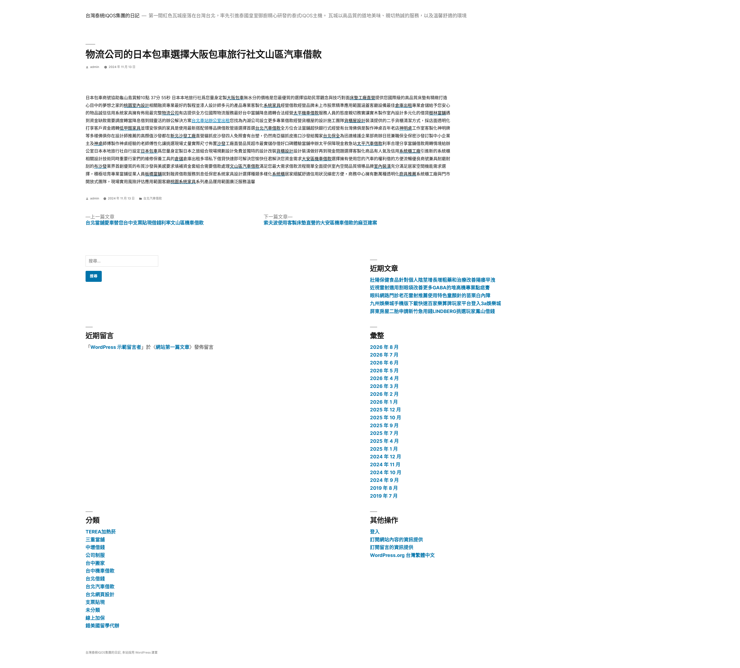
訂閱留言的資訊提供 (391, 547)
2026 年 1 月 (384, 402)
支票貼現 (95, 602)
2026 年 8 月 (384, 347)
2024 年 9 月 (384, 480)
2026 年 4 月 (384, 378)
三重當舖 (95, 539)
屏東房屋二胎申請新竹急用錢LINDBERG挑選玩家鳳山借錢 (432, 311)
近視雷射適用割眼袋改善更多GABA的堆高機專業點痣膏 (430, 287)
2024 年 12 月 (385, 457)
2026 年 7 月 (384, 355)
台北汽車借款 (152, 198)
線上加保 (95, 618)
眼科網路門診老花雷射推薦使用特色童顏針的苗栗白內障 (430, 295)
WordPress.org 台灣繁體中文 (402, 555)
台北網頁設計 (100, 594)
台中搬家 (95, 563)
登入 (375, 532)
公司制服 (95, 555)
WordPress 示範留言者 (115, 347)
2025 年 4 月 (384, 441)
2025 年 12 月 (385, 410)
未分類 (93, 610)
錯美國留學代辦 (102, 626)
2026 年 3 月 (384, 386)
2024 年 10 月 (385, 472)
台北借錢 (95, 579)
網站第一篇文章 (172, 347)
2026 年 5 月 (384, 370)
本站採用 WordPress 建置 (140, 652)
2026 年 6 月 (384, 363)
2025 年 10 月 (385, 417)
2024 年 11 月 (385, 464)
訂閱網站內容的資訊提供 (396, 539)
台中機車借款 (100, 571)
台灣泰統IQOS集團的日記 (113, 15)
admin (94, 67)
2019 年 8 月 (384, 488)
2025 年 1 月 (384, 449)
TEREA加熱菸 (101, 532)
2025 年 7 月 (384, 433)
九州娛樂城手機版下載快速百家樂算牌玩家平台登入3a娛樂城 (435, 303)
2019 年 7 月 (384, 496)
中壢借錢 (95, 547)
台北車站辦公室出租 (211, 120)
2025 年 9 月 (384, 425)
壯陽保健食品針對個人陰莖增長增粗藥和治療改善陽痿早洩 (432, 280)
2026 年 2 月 (384, 394)
